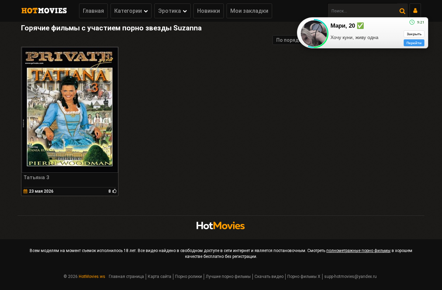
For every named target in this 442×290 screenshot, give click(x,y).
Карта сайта (159, 276)
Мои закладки (249, 11)
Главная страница (126, 276)
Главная (93, 11)
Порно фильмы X (303, 276)
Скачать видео (269, 276)
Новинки (208, 11)
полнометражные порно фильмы (358, 250)
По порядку (290, 40)
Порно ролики (188, 276)
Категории (128, 11)
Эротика (169, 11)
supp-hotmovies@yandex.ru (350, 276)
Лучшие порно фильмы (228, 276)
